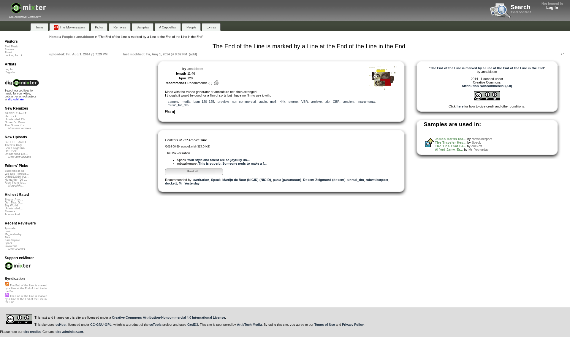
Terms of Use (324, 324)
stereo (293, 101)
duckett (171, 183)
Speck (216, 180)
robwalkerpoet (377, 180)
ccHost (61, 324)
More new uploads (19, 156)
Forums (9, 49)
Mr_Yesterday (189, 183)
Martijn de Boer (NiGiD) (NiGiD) (246, 180)
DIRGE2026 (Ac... (17, 176)
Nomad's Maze (15, 122)
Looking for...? (13, 55)
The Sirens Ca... (16, 125)
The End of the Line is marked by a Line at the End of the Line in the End (26, 288)
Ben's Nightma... (16, 148)
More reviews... (18, 249)
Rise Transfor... (15, 182)
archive (316, 101)
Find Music (11, 46)
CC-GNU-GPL (101, 324)
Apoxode (10, 228)
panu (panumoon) (287, 180)
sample (173, 101)
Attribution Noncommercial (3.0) (487, 86)
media (186, 101)
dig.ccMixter (16, 99)
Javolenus (11, 246)
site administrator (69, 331)
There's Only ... (15, 145)
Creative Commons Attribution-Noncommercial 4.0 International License (168, 317)
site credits (32, 331)
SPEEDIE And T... (17, 113)
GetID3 (192, 324)
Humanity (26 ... (16, 179)
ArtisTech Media (249, 324)
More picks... (16, 185)
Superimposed (14, 170)
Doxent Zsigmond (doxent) (324, 180)
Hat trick (11, 116)
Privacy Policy (353, 324)
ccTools (155, 324)
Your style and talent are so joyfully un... (218, 160)
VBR (304, 101)
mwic (8, 231)
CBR (336, 101)
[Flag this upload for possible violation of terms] (562, 54)
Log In (552, 7)
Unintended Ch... (16, 119)
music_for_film (178, 105)
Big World (11, 205)
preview (223, 101)
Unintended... (14, 208)
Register (10, 72)
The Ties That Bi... (450, 146)
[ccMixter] (28, 11)
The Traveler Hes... (450, 142)
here (460, 106)
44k (282, 101)
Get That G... (14, 202)
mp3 (273, 101)
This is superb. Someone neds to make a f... (232, 163)
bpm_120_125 (204, 101)
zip (327, 101)
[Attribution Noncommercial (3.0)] (487, 99)
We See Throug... (17, 173)
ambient (348, 101)
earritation (201, 180)
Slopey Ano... (14, 199)
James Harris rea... (450, 139)
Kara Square (12, 240)
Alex (7, 237)
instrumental (366, 101)
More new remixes (19, 128)
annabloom (195, 68)
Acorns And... (14, 214)
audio (263, 101)
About (8, 52)
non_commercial (244, 101)
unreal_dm (355, 180)
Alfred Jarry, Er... (449, 149)
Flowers (10, 211)
